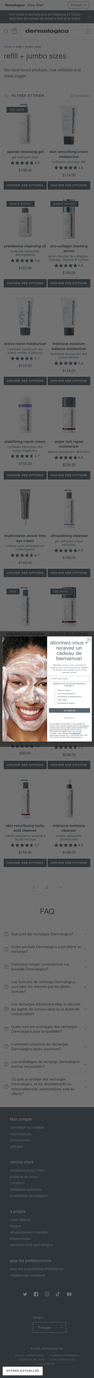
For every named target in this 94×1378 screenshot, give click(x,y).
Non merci (69, 718)
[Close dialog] (89, 639)
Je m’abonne (69, 710)
